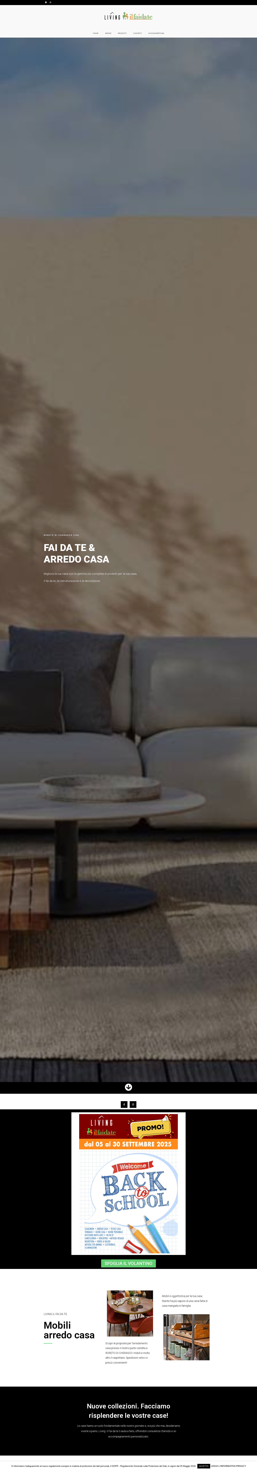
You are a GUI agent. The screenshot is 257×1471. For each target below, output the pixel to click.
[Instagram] (133, 1104)
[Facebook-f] (124, 1104)
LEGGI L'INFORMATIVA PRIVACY (228, 1466)
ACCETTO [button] (203, 1466)
